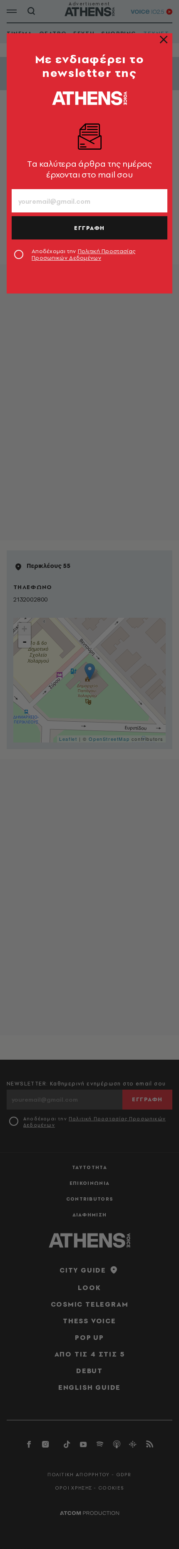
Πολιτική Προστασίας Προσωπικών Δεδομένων (83, 254)
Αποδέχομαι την (83, 254)
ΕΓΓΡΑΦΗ (89, 228)
